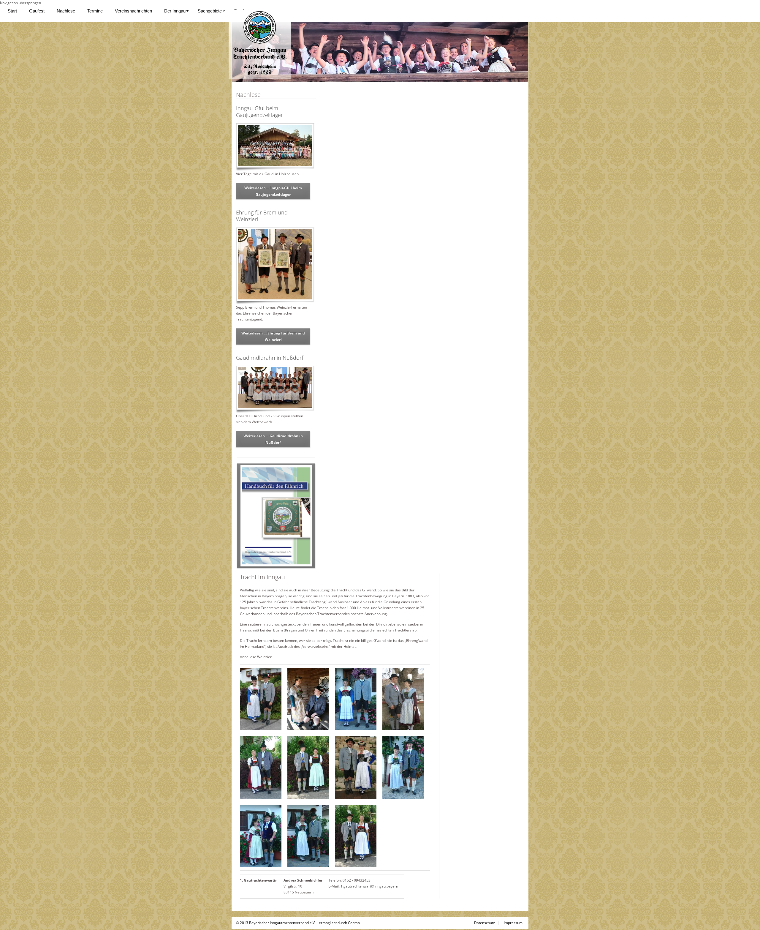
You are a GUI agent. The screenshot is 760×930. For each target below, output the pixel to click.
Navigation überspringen (20, 2)
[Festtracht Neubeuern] (260, 835)
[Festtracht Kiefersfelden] (308, 767)
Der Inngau (175, 10)
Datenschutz (484, 922)
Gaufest (37, 10)
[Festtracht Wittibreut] (355, 835)
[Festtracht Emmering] (403, 698)
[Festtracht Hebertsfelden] (260, 767)
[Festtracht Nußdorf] (308, 835)
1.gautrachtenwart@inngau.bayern (369, 886)
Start (12, 10)
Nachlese (66, 10)
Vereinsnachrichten (133, 10)
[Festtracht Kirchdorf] (355, 767)
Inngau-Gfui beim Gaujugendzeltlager (259, 112)
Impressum (513, 922)
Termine (95, 10)
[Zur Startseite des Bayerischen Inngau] (260, 43)
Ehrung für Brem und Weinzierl (262, 216)
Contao (354, 922)
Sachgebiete (210, 10)
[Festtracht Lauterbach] (403, 767)
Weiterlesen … (273, 191)
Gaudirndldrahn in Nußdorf (269, 357)
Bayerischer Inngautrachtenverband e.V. (282, 922)
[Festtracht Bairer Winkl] (308, 698)
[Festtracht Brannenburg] (355, 698)
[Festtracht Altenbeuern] (260, 698)
